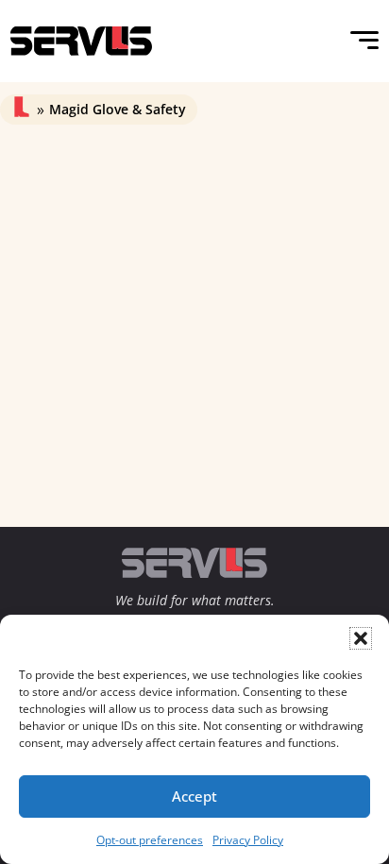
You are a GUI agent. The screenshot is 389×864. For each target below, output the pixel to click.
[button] (360, 638)
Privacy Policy (247, 840)
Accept (194, 796)
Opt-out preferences (149, 840)
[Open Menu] (364, 40)
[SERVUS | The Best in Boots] (81, 41)
